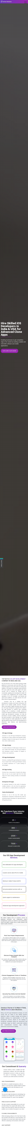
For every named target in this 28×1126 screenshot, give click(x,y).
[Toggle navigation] (25, 1)
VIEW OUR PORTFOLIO (9, 727)
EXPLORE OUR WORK (9, 351)
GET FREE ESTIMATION (8, 1031)
